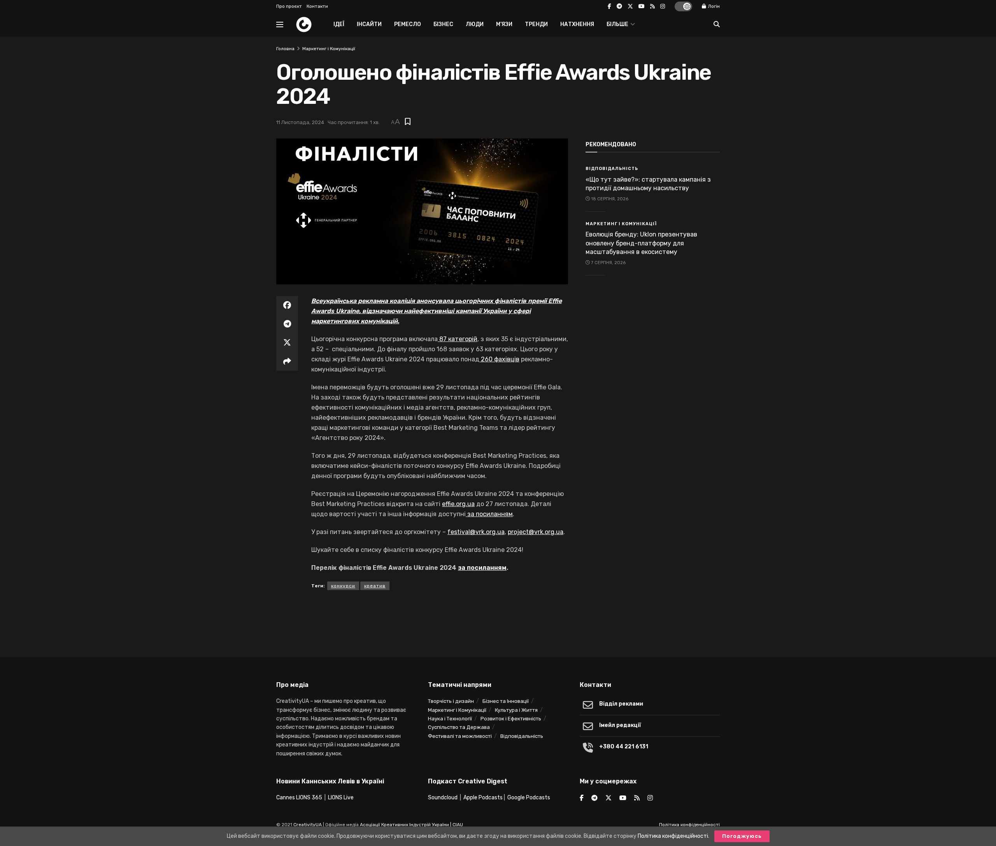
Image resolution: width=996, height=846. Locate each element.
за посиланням (490, 514)
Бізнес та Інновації (505, 701)
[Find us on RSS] (652, 6)
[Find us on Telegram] (619, 6)
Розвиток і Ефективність (510, 719)
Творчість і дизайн (451, 701)
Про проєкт (289, 6)
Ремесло (407, 24)
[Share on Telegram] (287, 324)
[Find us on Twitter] (630, 6)
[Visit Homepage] (304, 24)
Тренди (536, 24)
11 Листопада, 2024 (300, 122)
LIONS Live (341, 797)
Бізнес (443, 24)
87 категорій (458, 339)
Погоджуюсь (742, 836)
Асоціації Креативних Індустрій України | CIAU (411, 824)
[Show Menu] (279, 24)
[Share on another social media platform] (287, 361)
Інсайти (369, 24)
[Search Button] (717, 24)
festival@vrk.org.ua (476, 532)
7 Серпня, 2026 (608, 262)
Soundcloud (443, 797)
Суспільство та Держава (459, 727)
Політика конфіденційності (689, 824)
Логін (713, 6)
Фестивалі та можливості (460, 736)
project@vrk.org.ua (535, 532)
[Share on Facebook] (287, 305)
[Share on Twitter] (287, 342)
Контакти (317, 6)
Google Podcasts (528, 797)
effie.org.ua (458, 504)
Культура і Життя (516, 710)
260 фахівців (500, 359)
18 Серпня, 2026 (609, 198)
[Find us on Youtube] (641, 6)
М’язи (504, 24)
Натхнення (577, 24)
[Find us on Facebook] (609, 6)
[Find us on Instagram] (662, 6)
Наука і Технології (450, 719)
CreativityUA (307, 824)
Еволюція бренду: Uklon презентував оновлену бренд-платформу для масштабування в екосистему (641, 243)
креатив (375, 586)
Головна (285, 48)
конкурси (343, 586)
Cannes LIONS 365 (299, 797)
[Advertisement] (498, 621)
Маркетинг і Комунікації (328, 48)
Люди (475, 24)
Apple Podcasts (483, 797)
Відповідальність (612, 168)
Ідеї (338, 24)
